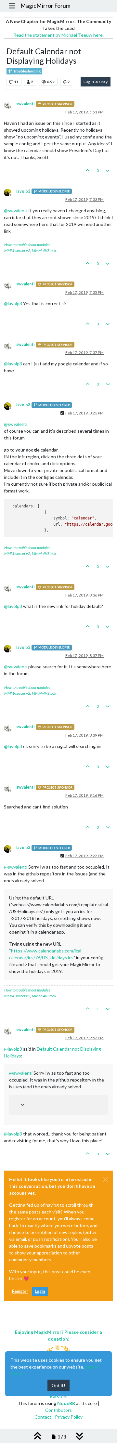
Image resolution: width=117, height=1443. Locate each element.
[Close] (105, 1179)
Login (40, 1291)
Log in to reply (96, 81)
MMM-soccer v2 (17, 250)
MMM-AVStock (44, 250)
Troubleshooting (26, 71)
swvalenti (25, 103)
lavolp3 (23, 191)
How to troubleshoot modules (27, 244)
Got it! (58, 1385)
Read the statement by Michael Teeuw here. (58, 35)
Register (20, 1291)
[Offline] (10, 104)
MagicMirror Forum (45, 5)
